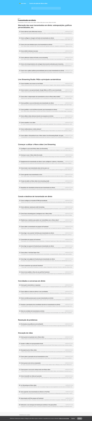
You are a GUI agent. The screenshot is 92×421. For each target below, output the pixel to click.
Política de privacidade (64, 418)
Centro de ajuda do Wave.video (38, 3)
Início (19, 18)
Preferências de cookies (24, 414)
